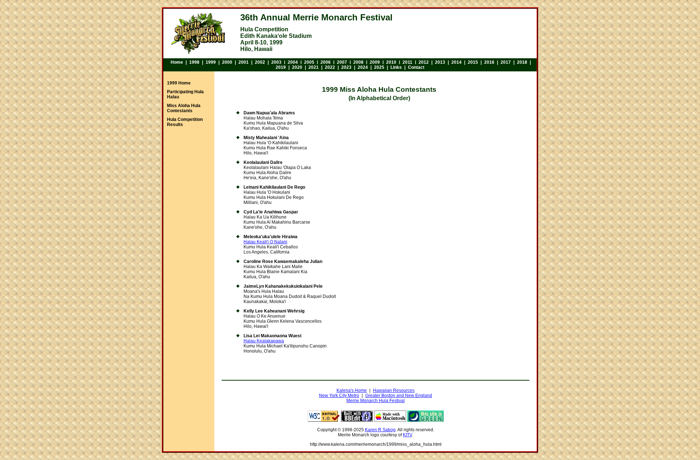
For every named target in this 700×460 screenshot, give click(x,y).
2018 (522, 62)
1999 (211, 62)
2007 (342, 62)
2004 (293, 62)
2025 (379, 67)
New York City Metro (339, 395)
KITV (407, 434)
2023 (346, 67)
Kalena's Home (352, 390)
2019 (281, 67)
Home (177, 62)
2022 (330, 67)
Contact (416, 67)
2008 (358, 62)
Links (396, 67)
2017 (506, 62)
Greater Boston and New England (398, 395)
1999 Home (179, 83)
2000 (227, 62)
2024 (363, 67)
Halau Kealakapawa (264, 340)
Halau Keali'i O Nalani (265, 241)
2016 (489, 62)
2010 (391, 62)
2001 (243, 62)
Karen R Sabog (380, 429)
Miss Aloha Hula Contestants (184, 108)
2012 (424, 62)
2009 (375, 62)
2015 (473, 62)
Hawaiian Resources (394, 390)
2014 (456, 62)
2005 (309, 62)
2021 (313, 67)
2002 (260, 62)
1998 (194, 62)
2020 (297, 67)
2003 (276, 62)
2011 (407, 62)
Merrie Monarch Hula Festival (375, 400)
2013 (440, 62)
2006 (325, 62)
